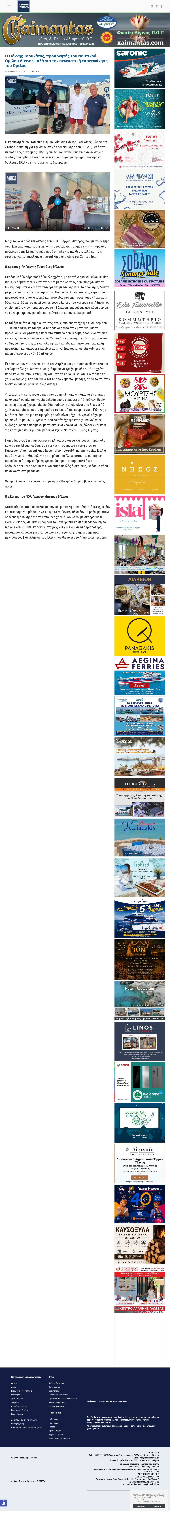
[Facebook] (152, 6)
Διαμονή (14, 1496)
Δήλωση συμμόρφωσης (58, 1512)
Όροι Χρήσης (54, 1500)
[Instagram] (157, 6)
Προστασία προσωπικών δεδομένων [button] (146, 1501)
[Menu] (9, 6)
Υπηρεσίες (15, 1512)
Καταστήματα (16, 1504)
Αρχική (14, 1492)
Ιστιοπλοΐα (23, 72)
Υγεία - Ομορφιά (17, 1508)
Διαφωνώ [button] (157, 1506)
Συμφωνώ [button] (140, 1506)
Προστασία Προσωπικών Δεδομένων (63, 1508)
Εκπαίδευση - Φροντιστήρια (21, 1500)
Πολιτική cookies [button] (139, 1499)
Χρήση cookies (54, 1496)
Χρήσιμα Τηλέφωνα (56, 1492)
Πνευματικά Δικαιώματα (58, 1504)
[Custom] (161, 6)
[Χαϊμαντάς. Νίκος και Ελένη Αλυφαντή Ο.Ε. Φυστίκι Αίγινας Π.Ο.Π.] (85, 29)
